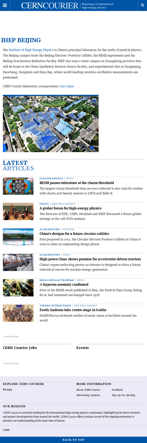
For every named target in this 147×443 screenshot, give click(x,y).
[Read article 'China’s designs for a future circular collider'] (18, 237)
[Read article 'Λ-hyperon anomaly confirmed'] (18, 287)
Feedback (117, 389)
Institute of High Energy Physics (31, 50)
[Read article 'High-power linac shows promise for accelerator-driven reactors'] (18, 262)
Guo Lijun (67, 86)
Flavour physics (51, 178)
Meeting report (63, 204)
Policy (44, 204)
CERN (6, 430)
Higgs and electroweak (57, 280)
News (69, 178)
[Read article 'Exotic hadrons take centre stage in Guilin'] (18, 313)
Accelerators (50, 229)
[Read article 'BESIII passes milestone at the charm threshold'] (18, 186)
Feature (69, 229)
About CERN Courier (88, 389)
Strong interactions (55, 305)
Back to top (73, 439)
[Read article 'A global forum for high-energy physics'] (18, 211)
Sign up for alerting (123, 395)
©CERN (7, 389)
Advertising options (88, 395)
